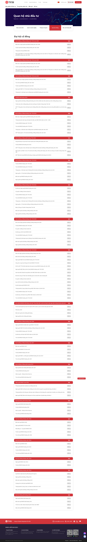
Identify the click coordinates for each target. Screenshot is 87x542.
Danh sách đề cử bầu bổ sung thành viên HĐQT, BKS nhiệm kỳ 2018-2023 (30, 272)
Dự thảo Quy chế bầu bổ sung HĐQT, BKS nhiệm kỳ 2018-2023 (28, 294)
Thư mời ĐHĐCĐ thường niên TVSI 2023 (23, 126)
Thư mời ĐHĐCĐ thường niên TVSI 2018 (23, 337)
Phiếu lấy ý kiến (18, 309)
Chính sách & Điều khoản (73, 540)
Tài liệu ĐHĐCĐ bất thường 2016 (22, 407)
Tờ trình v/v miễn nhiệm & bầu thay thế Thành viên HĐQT (27, 504)
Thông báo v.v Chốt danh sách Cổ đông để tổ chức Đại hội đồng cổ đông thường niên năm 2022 (34, 170)
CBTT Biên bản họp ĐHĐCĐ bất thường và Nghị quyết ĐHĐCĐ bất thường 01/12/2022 (33, 155)
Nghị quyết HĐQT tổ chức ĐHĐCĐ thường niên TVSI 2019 (27, 259)
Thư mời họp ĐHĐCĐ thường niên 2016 (23, 435)
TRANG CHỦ (16, 18)
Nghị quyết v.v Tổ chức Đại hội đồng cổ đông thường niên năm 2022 (29, 173)
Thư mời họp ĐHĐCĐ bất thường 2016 (23, 413)
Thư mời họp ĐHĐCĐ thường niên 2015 (23, 453)
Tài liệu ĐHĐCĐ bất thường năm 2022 (23, 144)
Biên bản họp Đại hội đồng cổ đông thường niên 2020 (26, 241)
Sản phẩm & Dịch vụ (10, 6)
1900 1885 (71, 2)
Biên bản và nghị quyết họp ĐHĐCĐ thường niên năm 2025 (27, 63)
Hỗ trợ (35, 6)
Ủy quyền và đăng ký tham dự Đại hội (23, 228)
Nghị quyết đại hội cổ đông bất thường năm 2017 (25, 367)
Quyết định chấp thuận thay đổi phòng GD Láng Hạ (25, 473)
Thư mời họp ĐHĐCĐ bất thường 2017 (23, 377)
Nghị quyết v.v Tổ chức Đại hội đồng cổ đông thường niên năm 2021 (29, 204)
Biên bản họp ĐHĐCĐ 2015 (21, 443)
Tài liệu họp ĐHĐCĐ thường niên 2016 (23, 431)
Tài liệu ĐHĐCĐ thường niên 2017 (22, 352)
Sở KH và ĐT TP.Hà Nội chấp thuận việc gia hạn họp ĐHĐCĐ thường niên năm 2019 (32, 266)
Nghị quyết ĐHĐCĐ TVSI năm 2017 (22, 349)
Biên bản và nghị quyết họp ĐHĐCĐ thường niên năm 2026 (27, 44)
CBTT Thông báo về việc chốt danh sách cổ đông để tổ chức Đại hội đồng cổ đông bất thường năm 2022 (36, 147)
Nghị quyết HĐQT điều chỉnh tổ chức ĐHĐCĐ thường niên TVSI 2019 (29, 269)
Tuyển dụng (45, 2)
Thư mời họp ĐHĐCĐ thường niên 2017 (23, 359)
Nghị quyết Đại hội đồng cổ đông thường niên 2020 (26, 244)
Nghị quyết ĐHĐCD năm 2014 (21, 462)
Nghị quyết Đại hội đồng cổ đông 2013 (23, 477)
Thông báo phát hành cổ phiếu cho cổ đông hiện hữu (26, 385)
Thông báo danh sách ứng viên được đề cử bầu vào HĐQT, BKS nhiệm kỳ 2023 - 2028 (32, 120)
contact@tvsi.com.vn (59, 521)
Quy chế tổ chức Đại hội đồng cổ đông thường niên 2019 (27, 282)
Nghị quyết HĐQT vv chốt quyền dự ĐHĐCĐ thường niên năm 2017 (29, 355)
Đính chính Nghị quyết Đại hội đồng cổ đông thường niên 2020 (28, 222)
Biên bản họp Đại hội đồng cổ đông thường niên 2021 (26, 210)
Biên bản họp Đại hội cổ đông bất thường (23, 313)
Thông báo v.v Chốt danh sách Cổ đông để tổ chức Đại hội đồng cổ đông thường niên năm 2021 (34, 201)
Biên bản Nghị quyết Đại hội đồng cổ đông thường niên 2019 (28, 253)
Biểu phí (31, 6)
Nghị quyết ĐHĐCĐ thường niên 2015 (23, 447)
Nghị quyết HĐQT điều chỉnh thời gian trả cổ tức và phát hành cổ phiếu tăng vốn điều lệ (33, 395)
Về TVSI (25, 2)
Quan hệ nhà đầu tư (33, 2)
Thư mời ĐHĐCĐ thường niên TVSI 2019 (23, 298)
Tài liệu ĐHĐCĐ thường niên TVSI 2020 (23, 225)
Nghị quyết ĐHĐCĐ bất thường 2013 (23, 498)
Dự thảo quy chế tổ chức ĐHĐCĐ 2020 (23, 232)
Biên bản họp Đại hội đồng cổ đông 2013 (23, 480)
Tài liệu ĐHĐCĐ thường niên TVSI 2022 (23, 163)
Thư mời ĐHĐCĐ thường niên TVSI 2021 (23, 197)
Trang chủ (66, 540)
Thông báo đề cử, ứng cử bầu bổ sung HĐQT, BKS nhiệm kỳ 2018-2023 (30, 288)
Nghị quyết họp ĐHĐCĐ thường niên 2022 (24, 179)
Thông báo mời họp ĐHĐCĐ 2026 (22, 50)
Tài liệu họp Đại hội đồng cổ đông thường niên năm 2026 (27, 47)
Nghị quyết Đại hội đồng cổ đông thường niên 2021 (26, 213)
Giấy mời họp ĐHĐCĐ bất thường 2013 (23, 508)
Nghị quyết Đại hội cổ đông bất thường (23, 316)
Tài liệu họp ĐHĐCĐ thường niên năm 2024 (24, 85)
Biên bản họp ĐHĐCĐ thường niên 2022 (23, 176)
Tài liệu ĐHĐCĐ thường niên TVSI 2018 (23, 331)
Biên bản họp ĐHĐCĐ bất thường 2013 (23, 501)
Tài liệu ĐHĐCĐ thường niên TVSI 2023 (23, 123)
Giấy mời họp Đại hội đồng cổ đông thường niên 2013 (26, 489)
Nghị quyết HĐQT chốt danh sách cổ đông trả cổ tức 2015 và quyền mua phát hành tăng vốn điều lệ (35, 389)
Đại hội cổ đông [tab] (55, 27)
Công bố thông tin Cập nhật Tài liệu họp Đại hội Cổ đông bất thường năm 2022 (31, 141)
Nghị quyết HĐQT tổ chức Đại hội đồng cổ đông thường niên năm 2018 (30, 328)
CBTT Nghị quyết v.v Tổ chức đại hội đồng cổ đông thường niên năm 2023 (30, 132)
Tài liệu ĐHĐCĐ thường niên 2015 (22, 450)
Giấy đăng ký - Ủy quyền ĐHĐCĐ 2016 (23, 428)
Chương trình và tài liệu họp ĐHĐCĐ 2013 (24, 483)
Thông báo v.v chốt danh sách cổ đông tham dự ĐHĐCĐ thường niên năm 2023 (31, 129)
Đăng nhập (64, 2)
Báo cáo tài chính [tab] (20, 27)
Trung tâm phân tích (22, 6)
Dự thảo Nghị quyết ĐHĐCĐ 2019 (22, 285)
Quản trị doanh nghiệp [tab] (31, 27)
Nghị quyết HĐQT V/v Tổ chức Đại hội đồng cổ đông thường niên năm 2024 (30, 89)
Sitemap (80, 540)
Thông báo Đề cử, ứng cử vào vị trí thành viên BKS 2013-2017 (28, 486)
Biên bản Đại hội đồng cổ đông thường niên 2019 (25, 256)
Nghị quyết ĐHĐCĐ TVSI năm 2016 (22, 425)
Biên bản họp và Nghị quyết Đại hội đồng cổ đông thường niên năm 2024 (30, 79)
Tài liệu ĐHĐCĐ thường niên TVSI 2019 (23, 291)
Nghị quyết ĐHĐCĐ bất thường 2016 (23, 404)
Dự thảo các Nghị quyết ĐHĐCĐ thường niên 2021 (25, 188)
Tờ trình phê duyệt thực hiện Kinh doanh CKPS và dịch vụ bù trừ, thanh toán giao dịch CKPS (34, 306)
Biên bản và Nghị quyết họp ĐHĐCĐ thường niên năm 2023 (27, 116)
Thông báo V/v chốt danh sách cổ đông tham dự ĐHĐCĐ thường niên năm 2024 (31, 92)
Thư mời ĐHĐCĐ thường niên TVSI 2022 (23, 167)
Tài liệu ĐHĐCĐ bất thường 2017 (22, 370)
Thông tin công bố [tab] (43, 27)
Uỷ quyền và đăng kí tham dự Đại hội (23, 191)
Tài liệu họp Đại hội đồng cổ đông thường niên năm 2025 (27, 66)
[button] (81, 378)
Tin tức (39, 2)
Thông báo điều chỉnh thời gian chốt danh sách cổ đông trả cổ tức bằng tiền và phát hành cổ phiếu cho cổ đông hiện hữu (39, 392)
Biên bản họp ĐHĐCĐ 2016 (21, 422)
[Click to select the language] (58, 2)
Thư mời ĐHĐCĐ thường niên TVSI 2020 (23, 235)
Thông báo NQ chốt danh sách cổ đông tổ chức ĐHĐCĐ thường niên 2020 (30, 238)
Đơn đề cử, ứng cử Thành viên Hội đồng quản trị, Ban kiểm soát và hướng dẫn (31, 275)
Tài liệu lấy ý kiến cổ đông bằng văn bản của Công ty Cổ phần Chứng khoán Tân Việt (32, 104)
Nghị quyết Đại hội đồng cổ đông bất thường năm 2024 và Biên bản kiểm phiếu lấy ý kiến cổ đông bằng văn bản (38, 101)
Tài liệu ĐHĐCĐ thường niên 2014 (22, 465)
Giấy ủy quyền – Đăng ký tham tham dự (23, 374)
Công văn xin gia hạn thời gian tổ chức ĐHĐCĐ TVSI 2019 (27, 263)
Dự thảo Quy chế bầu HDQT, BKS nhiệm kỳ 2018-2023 (26, 334)
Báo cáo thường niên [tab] (67, 27)
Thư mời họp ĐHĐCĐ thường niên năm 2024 (24, 82)
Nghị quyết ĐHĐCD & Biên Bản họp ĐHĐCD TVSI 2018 (26, 324)
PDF (68, 44)
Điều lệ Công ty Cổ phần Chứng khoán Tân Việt (25, 207)
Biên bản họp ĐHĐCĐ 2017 (21, 346)
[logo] (9, 2)
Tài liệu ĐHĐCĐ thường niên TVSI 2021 (23, 194)
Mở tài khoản (78, 2)
